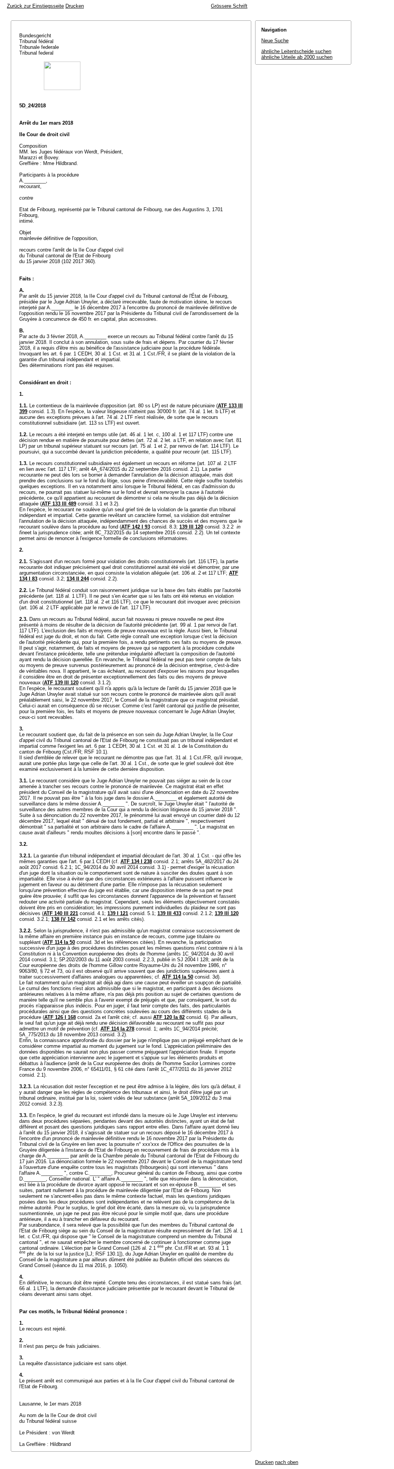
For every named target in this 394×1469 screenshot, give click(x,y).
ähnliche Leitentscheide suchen (296, 51)
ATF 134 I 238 (136, 861)
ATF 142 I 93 (135, 527)
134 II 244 (78, 579)
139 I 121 (117, 913)
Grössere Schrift (229, 6)
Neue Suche (275, 40)
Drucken (74, 6)
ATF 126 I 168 (60, 1017)
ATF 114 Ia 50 (59, 942)
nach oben (286, 1462)
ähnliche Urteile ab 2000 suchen (296, 57)
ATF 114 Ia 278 (117, 1029)
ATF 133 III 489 (59, 504)
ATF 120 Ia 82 (169, 1017)
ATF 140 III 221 (60, 913)
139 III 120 (191, 527)
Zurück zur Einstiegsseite (35, 6)
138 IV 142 (63, 919)
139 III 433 (169, 913)
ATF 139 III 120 (61, 682)
